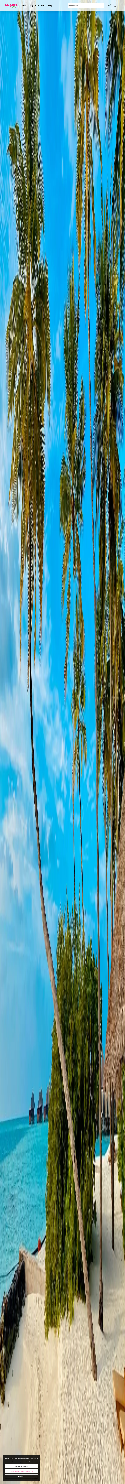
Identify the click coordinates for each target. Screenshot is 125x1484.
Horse (43, 5)
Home (25, 5)
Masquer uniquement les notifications (22, 1471)
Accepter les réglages (21, 1466)
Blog (31, 5)
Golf (37, 5)
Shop (50, 5)
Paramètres (21, 1476)
